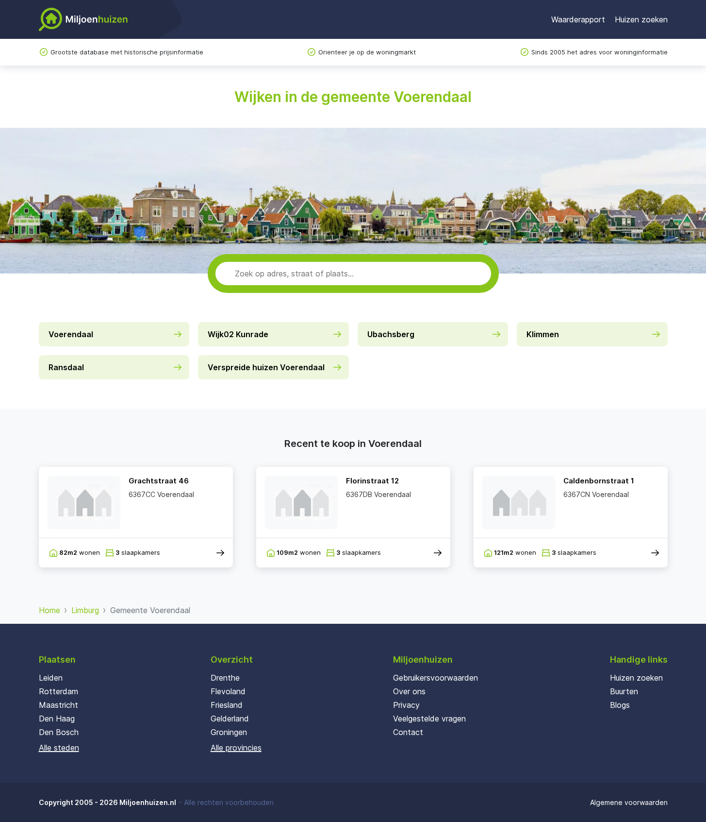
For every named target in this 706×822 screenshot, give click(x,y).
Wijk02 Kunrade (238, 334)
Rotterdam (58, 691)
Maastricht (58, 705)
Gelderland (230, 718)
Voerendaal (71, 334)
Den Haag (57, 718)
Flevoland (228, 691)
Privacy (406, 705)
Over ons (409, 691)
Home (49, 610)
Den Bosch (59, 732)
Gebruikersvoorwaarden (435, 678)
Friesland (227, 705)
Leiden (51, 678)
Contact (408, 732)
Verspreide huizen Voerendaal (266, 367)
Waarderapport (578, 19)
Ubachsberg (390, 334)
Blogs (620, 705)
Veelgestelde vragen (429, 718)
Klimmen (542, 334)
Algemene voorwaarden (629, 802)
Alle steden (59, 748)
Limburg (85, 610)
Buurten (624, 691)
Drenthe (225, 678)
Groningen (229, 732)
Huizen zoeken (641, 19)
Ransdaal (66, 367)
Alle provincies (236, 748)
